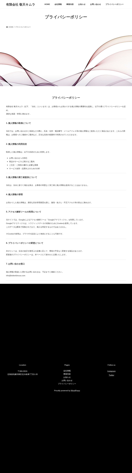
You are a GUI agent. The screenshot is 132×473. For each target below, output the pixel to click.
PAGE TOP (126, 456)
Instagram (111, 371)
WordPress (75, 391)
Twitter (111, 375)
